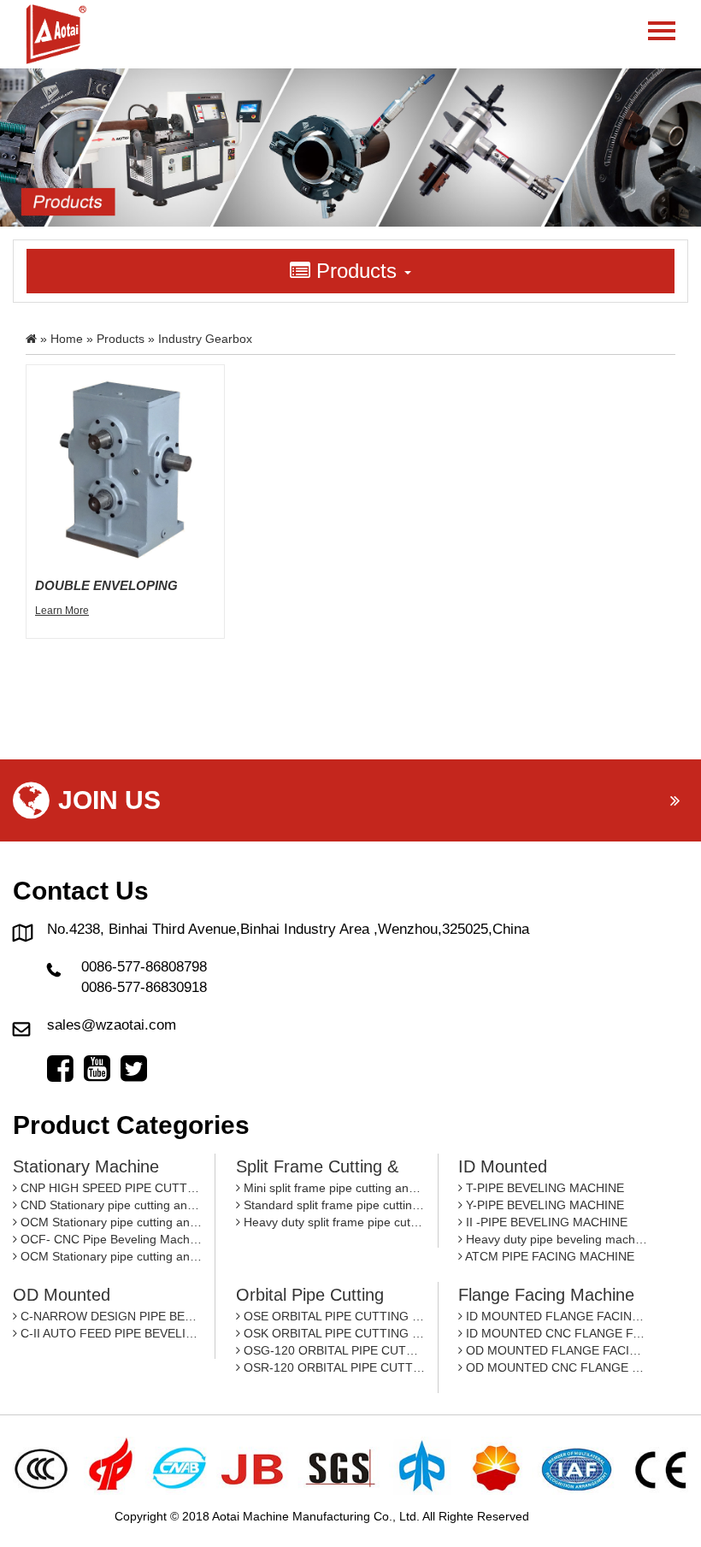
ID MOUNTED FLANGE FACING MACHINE (555, 1316)
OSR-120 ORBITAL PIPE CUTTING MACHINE (332, 1367)
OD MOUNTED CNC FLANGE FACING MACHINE (555, 1367)
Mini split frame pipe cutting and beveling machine (332, 1188)
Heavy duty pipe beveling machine (555, 1239)
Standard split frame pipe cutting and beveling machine (332, 1205)
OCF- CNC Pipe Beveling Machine (109, 1239)
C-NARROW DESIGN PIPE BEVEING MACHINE (109, 1316)
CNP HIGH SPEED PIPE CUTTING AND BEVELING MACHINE (109, 1188)
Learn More (62, 611)
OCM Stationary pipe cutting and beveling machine (109, 1222)
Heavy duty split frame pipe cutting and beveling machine (332, 1222)
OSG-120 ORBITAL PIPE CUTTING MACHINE (332, 1350)
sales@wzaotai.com (111, 1025)
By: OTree (560, 1516)
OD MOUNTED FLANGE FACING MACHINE (555, 1350)
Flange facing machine (546, 1294)
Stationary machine (86, 1166)
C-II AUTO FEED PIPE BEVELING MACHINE (109, 1333)
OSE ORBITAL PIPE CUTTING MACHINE (332, 1316)
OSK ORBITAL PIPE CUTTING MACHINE (332, 1333)
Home (66, 338)
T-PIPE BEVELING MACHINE (543, 1188)
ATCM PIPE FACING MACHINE (548, 1256)
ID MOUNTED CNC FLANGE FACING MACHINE (555, 1333)
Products (120, 338)
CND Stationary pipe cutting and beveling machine (109, 1205)
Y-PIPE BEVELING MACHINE (543, 1205)
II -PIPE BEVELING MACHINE (544, 1222)
